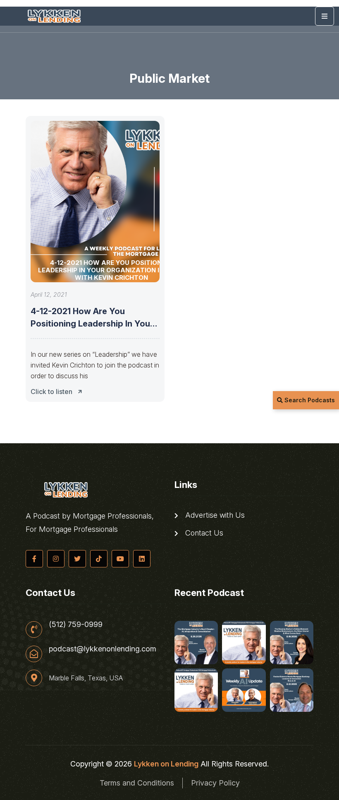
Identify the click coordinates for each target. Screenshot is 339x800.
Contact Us (203, 533)
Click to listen (51, 391)
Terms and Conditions (137, 782)
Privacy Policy (215, 782)
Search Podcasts (309, 400)
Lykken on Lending (166, 763)
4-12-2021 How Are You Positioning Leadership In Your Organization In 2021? (92, 323)
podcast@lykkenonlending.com (102, 649)
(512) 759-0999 (76, 624)
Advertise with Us (214, 515)
